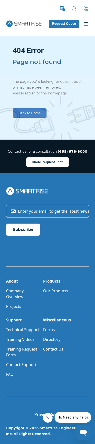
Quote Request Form (48, 162)
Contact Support (21, 364)
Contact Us (53, 349)
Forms (49, 329)
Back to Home (30, 113)
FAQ (10, 374)
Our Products (55, 290)
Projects (13, 306)
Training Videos (20, 339)
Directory (51, 339)
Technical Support (22, 329)
